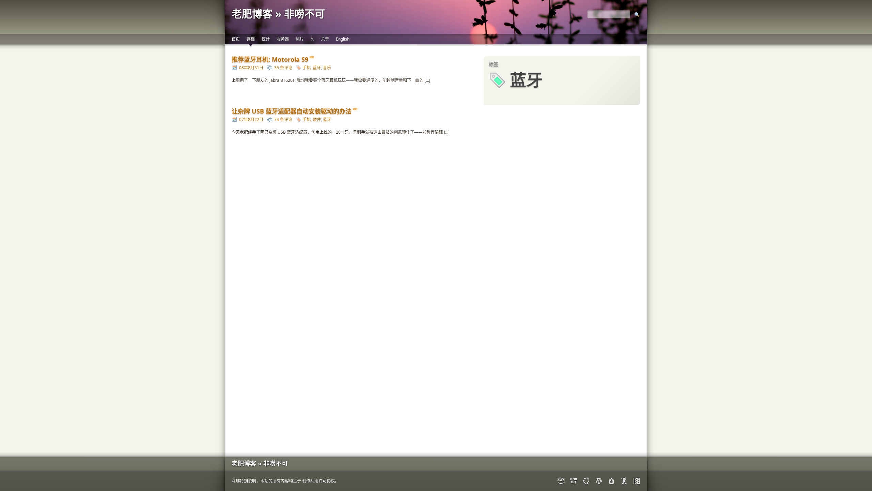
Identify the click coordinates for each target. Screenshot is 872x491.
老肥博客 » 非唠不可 (278, 13)
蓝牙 (317, 68)
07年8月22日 (251, 119)
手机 (306, 68)
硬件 (317, 119)
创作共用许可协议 (318, 481)
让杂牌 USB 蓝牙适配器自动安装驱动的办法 (292, 111)
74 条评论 (283, 119)
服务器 (283, 39)
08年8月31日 (251, 68)
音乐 (327, 68)
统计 (266, 39)
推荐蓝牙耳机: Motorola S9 (270, 59)
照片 (300, 39)
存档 (251, 39)
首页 (236, 39)
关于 (325, 39)
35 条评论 (283, 68)
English (342, 39)
